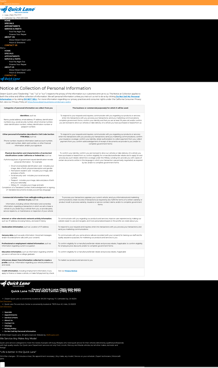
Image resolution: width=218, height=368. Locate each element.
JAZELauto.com (52, 335)
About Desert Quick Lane (20, 40)
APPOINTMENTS (12, 56)
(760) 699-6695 (22, 18)
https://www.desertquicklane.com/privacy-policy (49, 102)
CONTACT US (11, 45)
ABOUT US (10, 37)
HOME (7, 51)
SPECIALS (9, 53)
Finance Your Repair (17, 34)
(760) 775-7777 (15, 15)
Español (3, 1)
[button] (72, 48)
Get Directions (5, 301)
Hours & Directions (17, 73)
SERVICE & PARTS (13, 29)
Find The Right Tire (17, 32)
